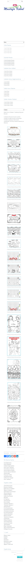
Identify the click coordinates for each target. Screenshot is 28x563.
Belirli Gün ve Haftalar (9, 112)
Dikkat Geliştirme (8, 520)
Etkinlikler (6, 539)
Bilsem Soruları (7, 515)
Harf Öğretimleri (7, 462)
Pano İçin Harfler (8, 474)
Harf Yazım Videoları (9, 467)
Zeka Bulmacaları (8, 485)
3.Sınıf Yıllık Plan (8, 51)
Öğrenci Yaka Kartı (8, 544)
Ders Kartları (7, 502)
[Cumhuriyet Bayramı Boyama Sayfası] (14, 131)
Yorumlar (6, 453)
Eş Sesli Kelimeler (8, 512)
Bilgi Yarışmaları (8, 526)
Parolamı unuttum (20, 559)
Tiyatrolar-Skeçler (8, 503)
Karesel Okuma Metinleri (10, 471)
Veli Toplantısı (7, 542)
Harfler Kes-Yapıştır (8, 477)
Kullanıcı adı (13, 552)
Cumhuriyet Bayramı (18, 112)
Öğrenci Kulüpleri (8, 490)
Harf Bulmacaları (8, 476)
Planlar (5, 538)
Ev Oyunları (6, 499)
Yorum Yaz (13, 453)
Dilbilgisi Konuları (8, 529)
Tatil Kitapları (7, 524)
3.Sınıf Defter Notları (8, 105)
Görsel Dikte (7, 473)
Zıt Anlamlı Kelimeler (9, 511)
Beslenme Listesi (8, 541)
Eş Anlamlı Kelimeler (9, 509)
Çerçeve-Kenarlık (8, 523)
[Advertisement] (14, 26)
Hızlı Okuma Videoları (9, 468)
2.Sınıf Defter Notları (8, 103)
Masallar (6, 497)
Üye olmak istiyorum (20, 560)
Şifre (15, 554)
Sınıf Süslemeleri (8, 521)
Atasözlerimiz (7, 506)
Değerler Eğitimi (8, 494)
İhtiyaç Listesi (7, 535)
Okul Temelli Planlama (9, 527)
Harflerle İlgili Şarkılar (9, 465)
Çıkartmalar (6, 518)
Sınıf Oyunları (7, 500)
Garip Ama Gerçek (8, 496)
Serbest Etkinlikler (8, 514)
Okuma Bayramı (8, 493)
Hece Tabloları (7, 479)
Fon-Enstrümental (8, 508)
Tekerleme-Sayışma (8, 517)
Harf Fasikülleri (7, 464)
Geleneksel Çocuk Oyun (10, 491)
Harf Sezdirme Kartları (9, 470)
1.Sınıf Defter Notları (8, 102)
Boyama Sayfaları (8, 487)
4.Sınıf (9, 65)
